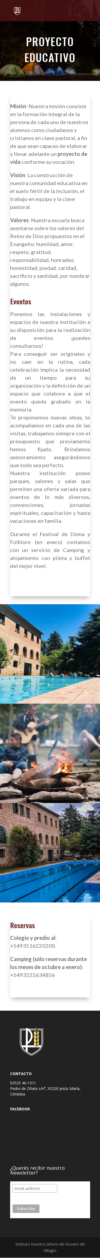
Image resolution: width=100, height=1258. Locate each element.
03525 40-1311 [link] (23, 1082)
